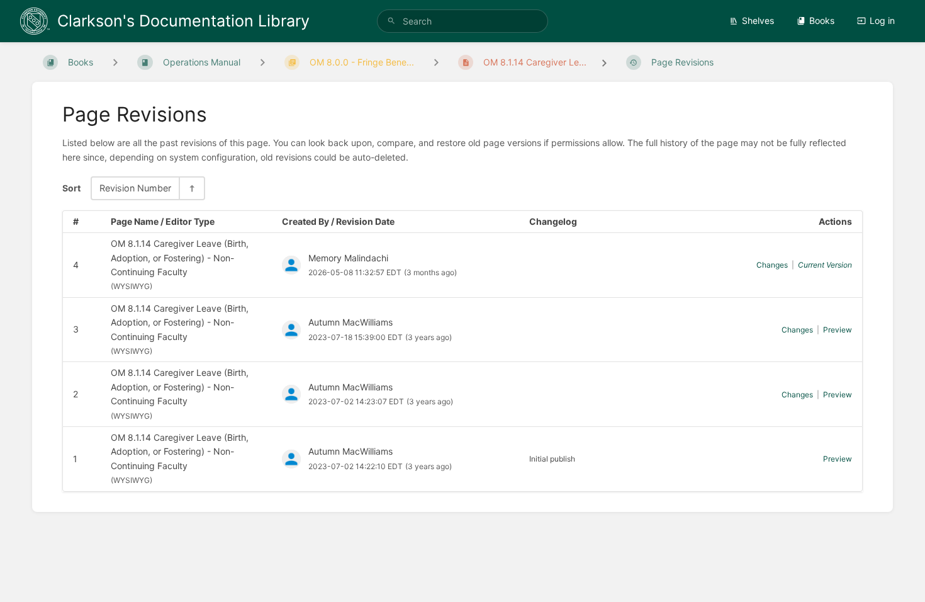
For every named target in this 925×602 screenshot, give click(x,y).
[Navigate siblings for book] (115, 62)
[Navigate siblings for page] (436, 62)
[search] (462, 21)
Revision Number (135, 188)
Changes (772, 265)
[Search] (391, 21)
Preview (837, 329)
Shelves (758, 20)
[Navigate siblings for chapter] (262, 62)
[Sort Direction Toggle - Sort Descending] (191, 188)
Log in (882, 20)
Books (821, 20)
